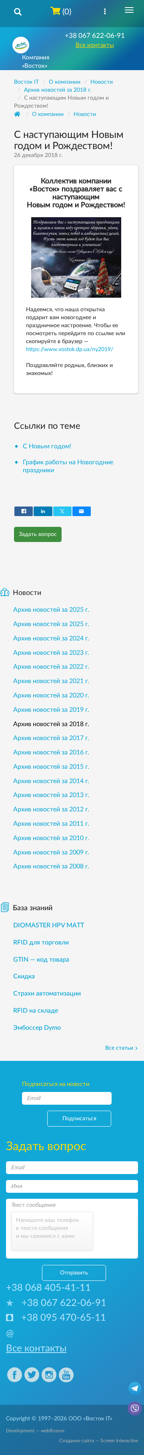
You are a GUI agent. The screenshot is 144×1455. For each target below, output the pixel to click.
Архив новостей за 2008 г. (51, 866)
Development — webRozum (35, 1430)
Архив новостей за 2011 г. (51, 824)
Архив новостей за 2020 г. (51, 695)
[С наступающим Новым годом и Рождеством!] (76, 257)
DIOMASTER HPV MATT (48, 925)
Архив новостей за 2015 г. (51, 767)
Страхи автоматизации (47, 993)
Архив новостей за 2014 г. (51, 781)
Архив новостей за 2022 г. (51, 667)
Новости (85, 114)
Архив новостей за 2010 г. (51, 838)
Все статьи (119, 1048)
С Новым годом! (47, 446)
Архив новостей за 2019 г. (51, 710)
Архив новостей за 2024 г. (51, 638)
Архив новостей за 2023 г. (51, 653)
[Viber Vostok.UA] (135, 1408)
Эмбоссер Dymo (37, 1028)
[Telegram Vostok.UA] (135, 1388)
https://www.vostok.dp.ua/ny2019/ (69, 349)
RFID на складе (35, 1010)
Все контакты (95, 45)
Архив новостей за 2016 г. (51, 752)
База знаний (32, 908)
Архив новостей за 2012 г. (51, 809)
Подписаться (79, 1118)
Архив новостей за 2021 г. (51, 681)
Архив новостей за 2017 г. (51, 738)
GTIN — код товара (41, 959)
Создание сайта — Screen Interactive (98, 1440)
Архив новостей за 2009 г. (51, 852)
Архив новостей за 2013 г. (51, 795)
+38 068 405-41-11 (48, 1288)
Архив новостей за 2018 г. (51, 724)
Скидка (24, 976)
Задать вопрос (38, 534)
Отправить (74, 1273)
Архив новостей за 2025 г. (51, 610)
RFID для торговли (41, 942)
